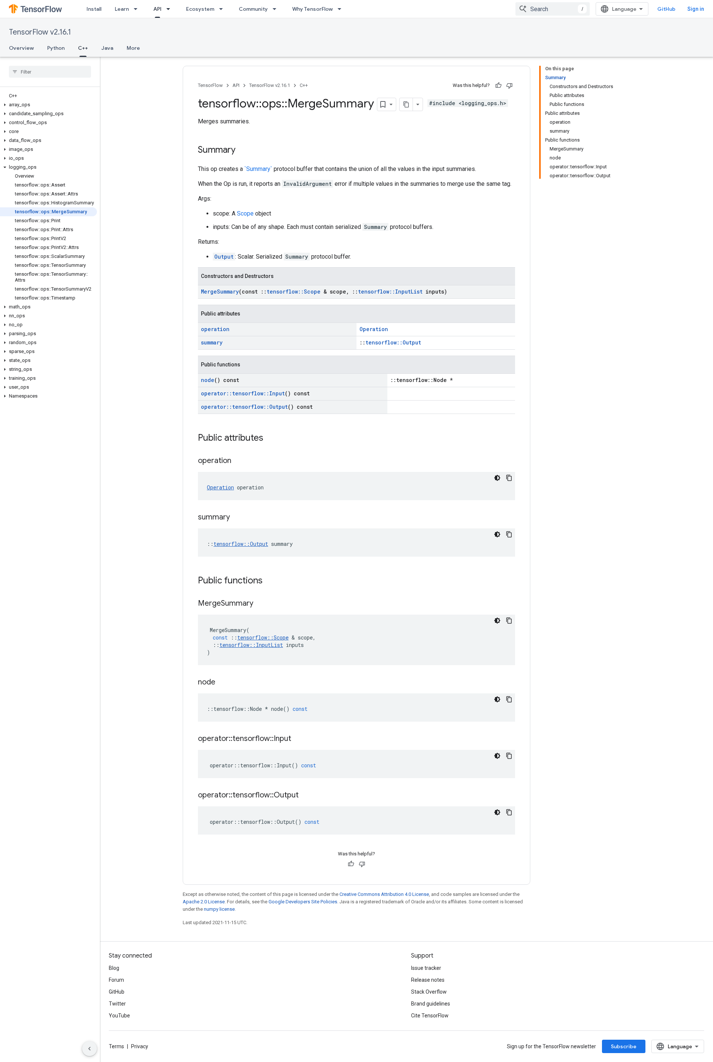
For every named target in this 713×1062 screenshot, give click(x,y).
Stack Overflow (429, 992)
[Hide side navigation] (89, 1048)
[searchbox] (50, 72)
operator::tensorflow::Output (244, 406)
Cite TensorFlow (430, 1016)
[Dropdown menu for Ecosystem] (223, 9)
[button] (48, 104)
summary (211, 342)
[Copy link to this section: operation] (238, 461)
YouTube (119, 1016)
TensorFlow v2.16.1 (40, 32)
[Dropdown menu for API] (170, 9)
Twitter (117, 1004)
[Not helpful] (509, 85)
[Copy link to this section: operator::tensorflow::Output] (306, 795)
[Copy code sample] (509, 478)
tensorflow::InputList (390, 291)
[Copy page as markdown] (406, 104)
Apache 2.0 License (204, 901)
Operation (373, 329)
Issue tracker (426, 968)
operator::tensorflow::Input (243, 393)
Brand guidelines (430, 1004)
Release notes (428, 980)
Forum (116, 980)
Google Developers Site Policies (302, 901)
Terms (116, 1046)
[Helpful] (498, 85)
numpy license (219, 909)
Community (253, 9)
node (207, 379)
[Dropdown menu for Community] (277, 9)
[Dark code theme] (497, 478)
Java (107, 48)
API (157, 9)
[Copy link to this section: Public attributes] (270, 438)
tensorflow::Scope (293, 291)
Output (224, 256)
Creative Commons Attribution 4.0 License (384, 894)
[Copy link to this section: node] (222, 682)
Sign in (695, 9)
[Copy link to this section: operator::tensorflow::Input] (298, 739)
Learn (122, 9)
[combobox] (552, 9)
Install (94, 9)
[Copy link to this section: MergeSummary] (260, 603)
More (133, 48)
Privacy (139, 1046)
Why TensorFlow (312, 9)
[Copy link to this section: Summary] (242, 150)
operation (215, 329)
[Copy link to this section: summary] (237, 517)
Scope (245, 213)
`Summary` (258, 168)
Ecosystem (200, 9)
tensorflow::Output (393, 342)
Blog (114, 968)
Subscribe (624, 1046)
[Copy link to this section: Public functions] (270, 581)
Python (56, 48)
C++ (83, 48)
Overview (21, 48)
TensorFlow (210, 85)
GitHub (666, 9)
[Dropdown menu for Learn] (138, 9)
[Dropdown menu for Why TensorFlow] (342, 9)
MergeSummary (220, 291)
